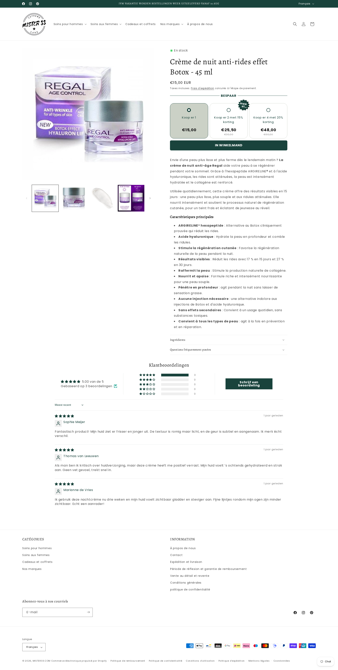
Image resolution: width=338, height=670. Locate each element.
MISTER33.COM (41, 661)
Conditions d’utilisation (200, 660)
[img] (64, 416)
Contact (176, 555)
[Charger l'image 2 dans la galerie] (73, 198)
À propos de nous (183, 548)
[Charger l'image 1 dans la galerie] (45, 198)
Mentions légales (259, 660)
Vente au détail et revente (189, 576)
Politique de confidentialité (165, 660)
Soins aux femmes (36, 555)
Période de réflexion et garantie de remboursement (208, 569)
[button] (69, 24)
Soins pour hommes (37, 548)
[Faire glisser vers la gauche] (26, 198)
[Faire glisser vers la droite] (150, 198)
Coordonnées (281, 660)
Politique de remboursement (128, 660)
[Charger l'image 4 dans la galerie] (131, 198)
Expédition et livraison (186, 562)
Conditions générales (185, 583)
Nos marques (32, 569)
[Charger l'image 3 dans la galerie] (102, 198)
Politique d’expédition (231, 660)
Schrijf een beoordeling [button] (249, 384)
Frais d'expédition (202, 88)
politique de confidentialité (190, 590)
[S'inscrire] (88, 612)
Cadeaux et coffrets (37, 562)
